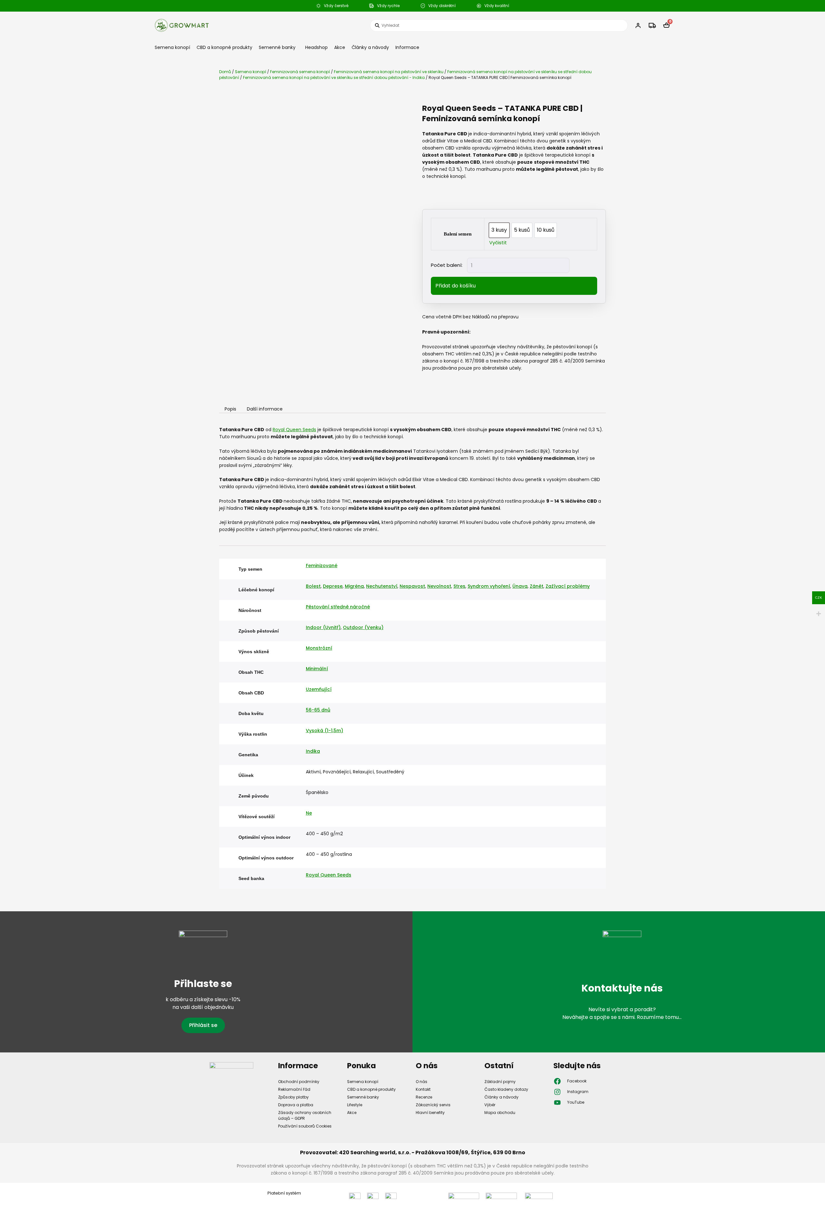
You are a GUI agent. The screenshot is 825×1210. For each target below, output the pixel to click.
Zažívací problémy (568, 586)
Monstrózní (319, 648)
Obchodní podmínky (298, 1081)
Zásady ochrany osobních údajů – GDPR (304, 1115)
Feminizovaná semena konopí (300, 71)
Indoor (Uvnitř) (323, 627)
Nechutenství (381, 586)
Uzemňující (319, 689)
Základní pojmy (500, 1081)
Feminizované (321, 565)
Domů (225, 71)
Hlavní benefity (430, 1112)
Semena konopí (172, 47)
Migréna (354, 586)
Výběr (489, 1105)
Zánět (536, 586)
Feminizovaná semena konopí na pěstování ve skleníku (388, 71)
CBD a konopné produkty (224, 47)
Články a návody (370, 47)
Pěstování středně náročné (338, 607)
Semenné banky (277, 47)
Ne (309, 813)
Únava (520, 586)
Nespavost (412, 586)
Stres (459, 586)
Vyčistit (498, 242)
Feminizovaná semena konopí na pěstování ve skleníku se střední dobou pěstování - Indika (334, 77)
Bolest (313, 586)
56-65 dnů (318, 710)
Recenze (424, 1097)
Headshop (316, 47)
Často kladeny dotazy (506, 1089)
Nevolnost (439, 586)
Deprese (333, 586)
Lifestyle (354, 1105)
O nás (421, 1081)
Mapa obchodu (499, 1112)
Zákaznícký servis (433, 1105)
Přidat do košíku (455, 285)
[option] (499, 230)
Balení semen (457, 234)
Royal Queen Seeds (294, 429)
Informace (407, 47)
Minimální (317, 668)
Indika (313, 751)
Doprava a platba (295, 1105)
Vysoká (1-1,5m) (324, 730)
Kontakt (423, 1089)
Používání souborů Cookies (305, 1126)
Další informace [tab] (265, 409)
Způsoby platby (293, 1097)
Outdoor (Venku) (363, 627)
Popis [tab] (230, 409)
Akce (339, 47)
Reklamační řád (294, 1089)
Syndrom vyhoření (489, 586)
